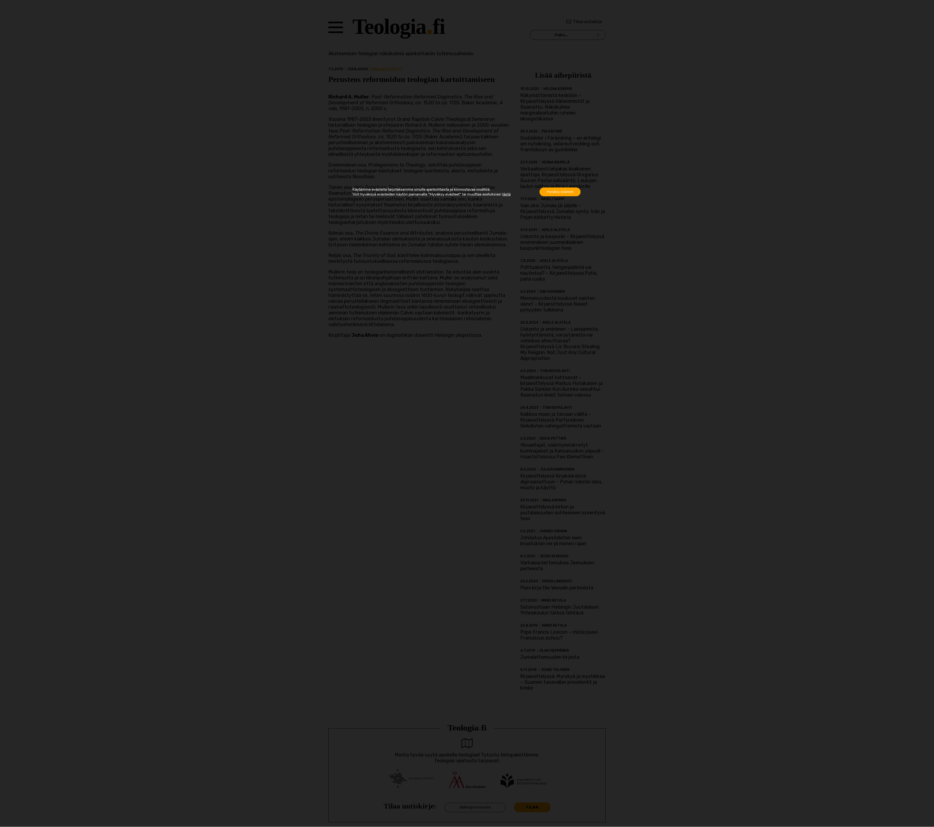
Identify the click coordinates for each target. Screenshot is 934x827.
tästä (506, 194)
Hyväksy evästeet (560, 191)
